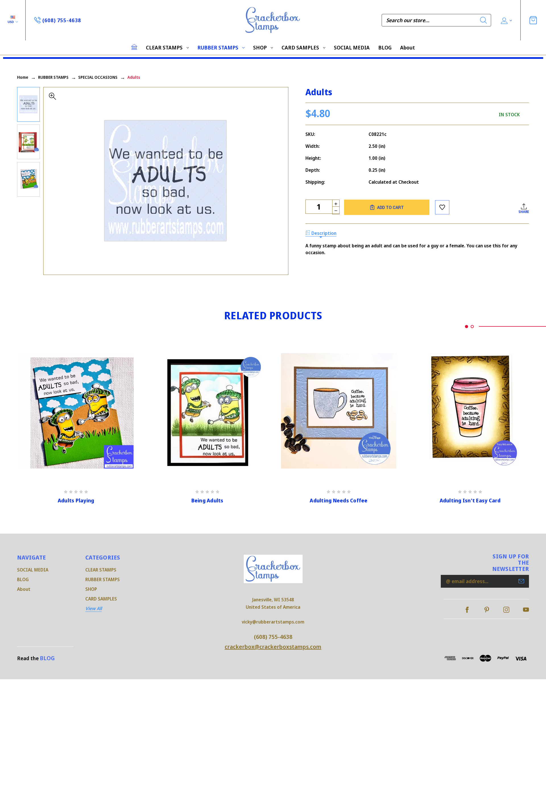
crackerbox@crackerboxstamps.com (273, 647)
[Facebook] (467, 610)
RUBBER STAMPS (217, 47)
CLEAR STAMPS (164, 47)
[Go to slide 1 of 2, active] (466, 326)
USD (11, 22)
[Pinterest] (487, 610)
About (407, 47)
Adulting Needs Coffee (338, 500)
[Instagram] (506, 610)
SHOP (260, 47)
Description (323, 233)
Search (483, 20)
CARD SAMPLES (300, 47)
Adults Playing (76, 500)
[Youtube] (526, 610)
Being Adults (207, 500)
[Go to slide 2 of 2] (472, 326)
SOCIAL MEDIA (352, 47)
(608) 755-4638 (273, 637)
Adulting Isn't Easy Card (470, 500)
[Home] (134, 47)
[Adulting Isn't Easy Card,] (470, 411)
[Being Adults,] (207, 411)
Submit (521, 581)
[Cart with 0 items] (533, 20)
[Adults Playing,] (76, 411)
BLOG (385, 47)
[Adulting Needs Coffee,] (338, 411)
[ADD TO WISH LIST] (442, 207)
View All (93, 608)
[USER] (506, 20)
